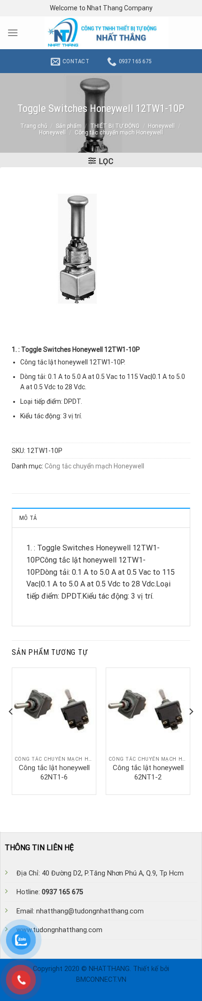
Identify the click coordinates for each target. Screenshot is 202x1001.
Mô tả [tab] (28, 517)
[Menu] (12, 32)
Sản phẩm (69, 126)
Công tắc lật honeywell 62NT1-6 (54, 772)
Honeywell (161, 126)
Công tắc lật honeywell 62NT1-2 (148, 772)
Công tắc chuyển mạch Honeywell (119, 132)
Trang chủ (33, 126)
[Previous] (11, 730)
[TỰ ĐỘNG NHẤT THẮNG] (106, 32)
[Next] (190, 730)
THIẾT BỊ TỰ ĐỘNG (115, 126)
